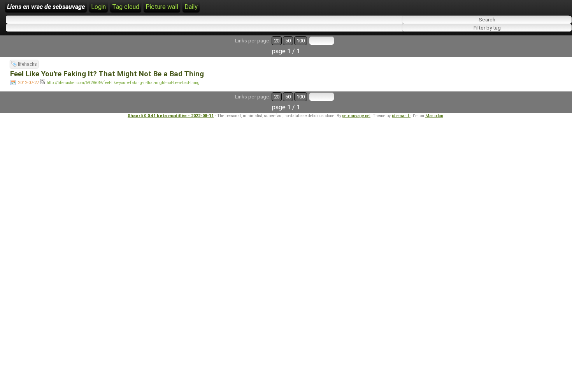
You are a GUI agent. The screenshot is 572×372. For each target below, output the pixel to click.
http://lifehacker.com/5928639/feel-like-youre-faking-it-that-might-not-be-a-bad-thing (123, 82)
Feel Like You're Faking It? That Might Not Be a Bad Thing (107, 74)
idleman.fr (401, 115)
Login (98, 7)
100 (301, 41)
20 (276, 41)
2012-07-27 (28, 82)
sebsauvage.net (356, 115)
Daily (191, 7)
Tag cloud (125, 7)
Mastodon (434, 115)
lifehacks (27, 64)
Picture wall (162, 7)
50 (288, 41)
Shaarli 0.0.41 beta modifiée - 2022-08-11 (171, 115)
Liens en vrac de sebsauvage (46, 7)
